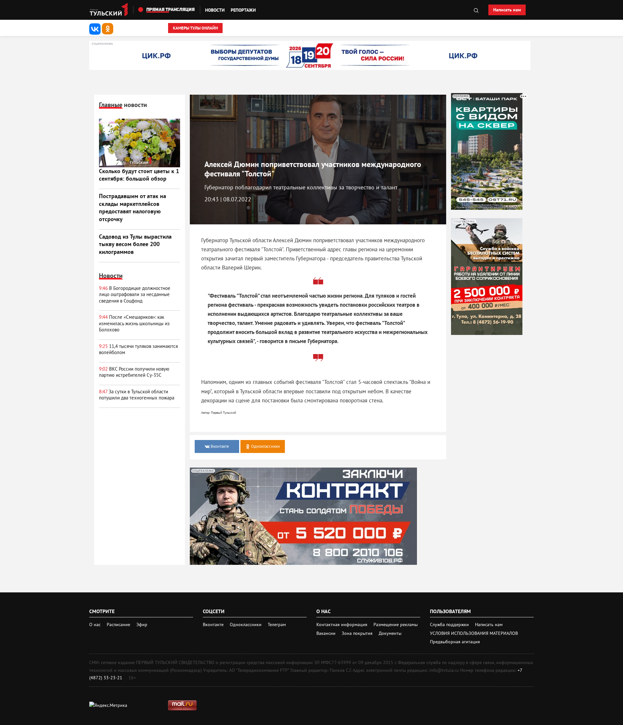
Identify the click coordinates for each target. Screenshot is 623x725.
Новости (215, 10)
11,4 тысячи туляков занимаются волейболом (138, 349)
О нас (95, 624)
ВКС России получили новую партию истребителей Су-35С (134, 372)
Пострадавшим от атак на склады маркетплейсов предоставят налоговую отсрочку (132, 207)
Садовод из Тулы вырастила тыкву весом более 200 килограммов (135, 244)
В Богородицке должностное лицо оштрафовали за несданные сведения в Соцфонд (134, 294)
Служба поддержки (450, 624)
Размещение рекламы (395, 624)
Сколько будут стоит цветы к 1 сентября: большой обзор (139, 174)
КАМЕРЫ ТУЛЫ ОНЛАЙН (195, 28)
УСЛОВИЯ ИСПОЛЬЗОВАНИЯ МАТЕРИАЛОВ (474, 633)
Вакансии (326, 633)
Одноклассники (246, 624)
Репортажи (243, 10)
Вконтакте (214, 624)
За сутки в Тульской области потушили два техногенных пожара (136, 394)
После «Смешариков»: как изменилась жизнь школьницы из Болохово (134, 323)
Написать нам (507, 10)
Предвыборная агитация (455, 642)
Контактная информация (342, 624)
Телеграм (277, 624)
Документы (390, 633)
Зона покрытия (357, 633)
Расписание (118, 624)
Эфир (141, 624)
